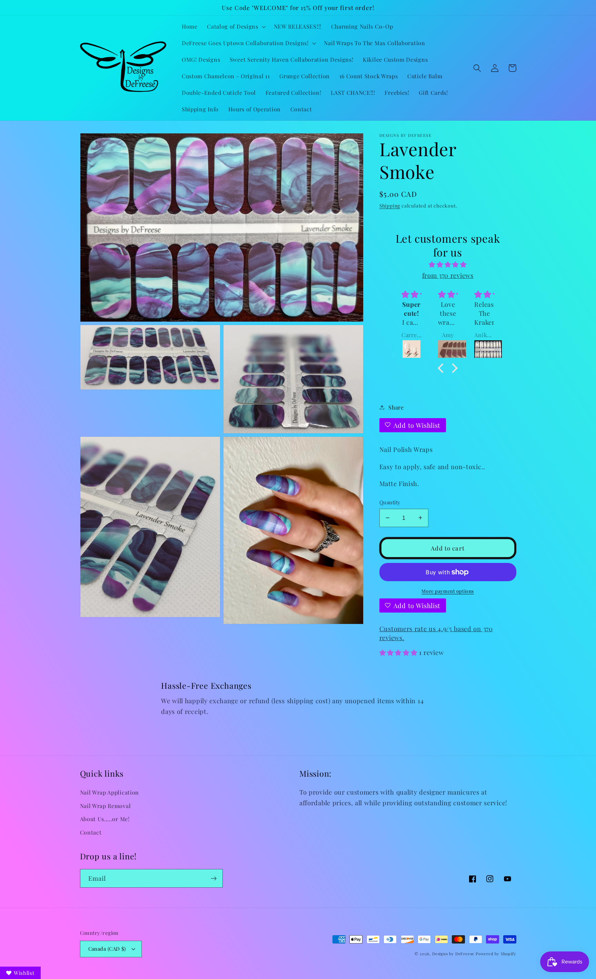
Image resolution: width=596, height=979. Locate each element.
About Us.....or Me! (105, 818)
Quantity (390, 502)
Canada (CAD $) (107, 948)
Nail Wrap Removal (105, 805)
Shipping (389, 205)
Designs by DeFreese (453, 953)
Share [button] (396, 407)
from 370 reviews (448, 275)
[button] (235, 26)
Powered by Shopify (496, 953)
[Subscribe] (213, 878)
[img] (447, 264)
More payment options (447, 590)
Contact (91, 832)
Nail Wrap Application (109, 792)
